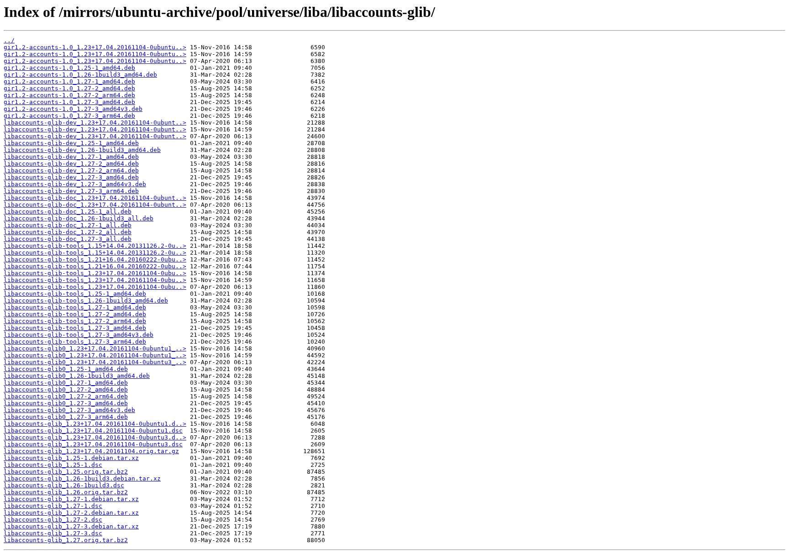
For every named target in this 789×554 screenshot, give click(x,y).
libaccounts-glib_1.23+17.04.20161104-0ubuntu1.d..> (95, 423)
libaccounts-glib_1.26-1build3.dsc (64, 485)
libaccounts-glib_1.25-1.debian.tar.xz (71, 458)
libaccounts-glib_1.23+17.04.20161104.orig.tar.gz (91, 451)
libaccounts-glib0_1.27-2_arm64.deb (66, 396)
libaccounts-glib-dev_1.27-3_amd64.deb (71, 177)
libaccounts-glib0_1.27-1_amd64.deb (66, 382)
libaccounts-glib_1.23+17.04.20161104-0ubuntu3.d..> (95, 437)
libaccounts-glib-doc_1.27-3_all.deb (68, 238)
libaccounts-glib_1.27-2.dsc (53, 519)
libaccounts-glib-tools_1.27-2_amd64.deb (75, 314)
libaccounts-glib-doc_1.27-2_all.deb (68, 232)
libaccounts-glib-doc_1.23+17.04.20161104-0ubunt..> (95, 197)
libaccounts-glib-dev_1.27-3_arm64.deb (71, 191)
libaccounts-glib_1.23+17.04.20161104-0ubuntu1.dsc (93, 430)
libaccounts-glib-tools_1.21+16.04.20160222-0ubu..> (95, 259)
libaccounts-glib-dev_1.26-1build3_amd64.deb (82, 149)
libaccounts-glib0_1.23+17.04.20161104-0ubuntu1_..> (95, 348)
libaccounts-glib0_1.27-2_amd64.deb (66, 389)
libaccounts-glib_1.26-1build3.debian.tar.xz (82, 478)
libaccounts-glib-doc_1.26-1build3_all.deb (78, 218)
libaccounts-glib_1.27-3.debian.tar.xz (71, 526)
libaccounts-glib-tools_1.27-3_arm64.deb (75, 341)
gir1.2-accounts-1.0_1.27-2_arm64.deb (69, 95)
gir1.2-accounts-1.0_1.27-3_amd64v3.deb (73, 108)
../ (9, 40)
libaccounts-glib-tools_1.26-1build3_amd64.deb (86, 300)
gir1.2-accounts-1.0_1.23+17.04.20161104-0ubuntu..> (95, 47)
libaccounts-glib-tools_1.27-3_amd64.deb (75, 327)
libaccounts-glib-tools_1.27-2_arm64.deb (75, 321)
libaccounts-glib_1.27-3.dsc (53, 533)
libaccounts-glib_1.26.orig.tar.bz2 (66, 492)
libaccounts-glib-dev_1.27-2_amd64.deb (71, 163)
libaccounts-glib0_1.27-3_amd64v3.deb (69, 410)
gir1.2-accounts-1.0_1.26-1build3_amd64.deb (80, 74)
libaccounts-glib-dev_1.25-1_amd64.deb (71, 143)
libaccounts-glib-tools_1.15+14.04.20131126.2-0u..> (95, 245)
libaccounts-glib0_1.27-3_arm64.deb (66, 416)
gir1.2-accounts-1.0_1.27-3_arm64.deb (69, 115)
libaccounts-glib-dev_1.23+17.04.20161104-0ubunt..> (95, 122)
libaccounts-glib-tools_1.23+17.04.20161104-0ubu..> (95, 273)
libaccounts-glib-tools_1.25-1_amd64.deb (75, 293)
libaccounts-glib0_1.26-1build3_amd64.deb (77, 375)
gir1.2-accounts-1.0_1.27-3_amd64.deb (69, 102)
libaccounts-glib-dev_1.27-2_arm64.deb (71, 170)
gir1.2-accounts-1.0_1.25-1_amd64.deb (69, 67)
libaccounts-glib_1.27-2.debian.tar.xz (71, 512)
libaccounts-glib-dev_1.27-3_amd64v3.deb (75, 184)
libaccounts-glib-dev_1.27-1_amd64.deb (71, 156)
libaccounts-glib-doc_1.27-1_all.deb (68, 225)
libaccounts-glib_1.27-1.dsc (53, 505)
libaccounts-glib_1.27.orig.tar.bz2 (66, 540)
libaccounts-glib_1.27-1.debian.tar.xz (71, 499)
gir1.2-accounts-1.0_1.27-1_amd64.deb (69, 81)
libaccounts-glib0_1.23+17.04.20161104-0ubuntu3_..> (95, 362)
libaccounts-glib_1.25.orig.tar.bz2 (66, 471)
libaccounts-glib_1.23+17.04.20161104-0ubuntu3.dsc (93, 444)
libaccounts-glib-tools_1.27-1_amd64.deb (75, 307)
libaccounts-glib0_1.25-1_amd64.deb (66, 369)
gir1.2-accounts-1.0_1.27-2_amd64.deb (69, 88)
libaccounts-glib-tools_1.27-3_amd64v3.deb (78, 334)
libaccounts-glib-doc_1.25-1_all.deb (68, 211)
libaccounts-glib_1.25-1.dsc (53, 464)
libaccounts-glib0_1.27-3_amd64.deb (66, 403)
